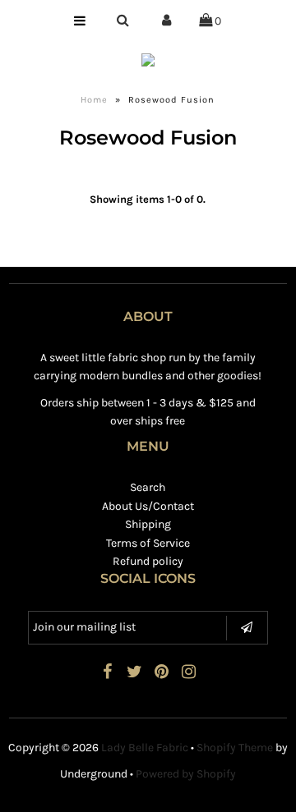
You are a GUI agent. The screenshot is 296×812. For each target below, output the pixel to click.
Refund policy (148, 561)
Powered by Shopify (186, 774)
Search (147, 487)
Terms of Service (148, 543)
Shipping (148, 524)
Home (94, 99)
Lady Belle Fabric (144, 748)
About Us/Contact (148, 506)
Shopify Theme (235, 748)
